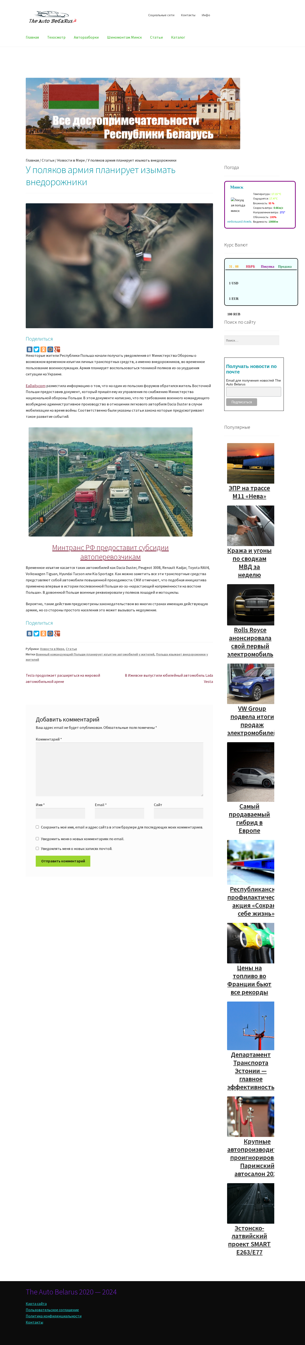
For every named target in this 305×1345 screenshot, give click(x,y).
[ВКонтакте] (29, 349)
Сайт (158, 804)
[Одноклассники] (43, 349)
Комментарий (49, 739)
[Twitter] (36, 349)
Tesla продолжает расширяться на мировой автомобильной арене (63, 678)
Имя (40, 804)
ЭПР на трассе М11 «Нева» (249, 492)
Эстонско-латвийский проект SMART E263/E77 (249, 1240)
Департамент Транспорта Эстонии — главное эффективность (250, 1070)
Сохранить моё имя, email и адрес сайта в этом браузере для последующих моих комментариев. (122, 827)
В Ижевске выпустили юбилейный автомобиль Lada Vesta (169, 678)
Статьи (156, 37)
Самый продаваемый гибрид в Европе (249, 818)
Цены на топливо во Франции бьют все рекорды (249, 979)
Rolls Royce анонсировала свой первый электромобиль (250, 641)
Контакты (188, 15)
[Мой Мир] (50, 349)
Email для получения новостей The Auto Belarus (253, 382)
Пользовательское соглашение (52, 1309)
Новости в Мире (71, 160)
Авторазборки (86, 37)
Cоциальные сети (161, 15)
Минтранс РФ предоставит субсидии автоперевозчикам (110, 552)
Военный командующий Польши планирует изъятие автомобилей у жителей (95, 654)
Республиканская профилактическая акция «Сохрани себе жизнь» (256, 901)
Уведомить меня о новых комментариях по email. (82, 838)
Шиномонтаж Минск (124, 37)
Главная (32, 37)
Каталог (178, 37)
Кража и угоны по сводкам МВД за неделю (249, 562)
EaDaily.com (36, 385)
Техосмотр (56, 37)
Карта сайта (36, 1303)
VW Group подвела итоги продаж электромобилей (252, 720)
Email (101, 804)
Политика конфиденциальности (53, 1316)
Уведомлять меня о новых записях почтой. (76, 848)
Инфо (206, 15)
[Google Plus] (57, 349)
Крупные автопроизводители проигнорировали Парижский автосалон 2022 (257, 1157)
